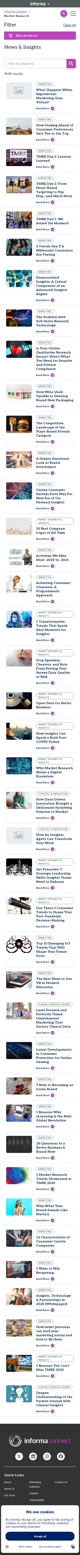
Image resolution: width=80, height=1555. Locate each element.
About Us (9, 1488)
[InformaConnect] (19, 1456)
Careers (33, 1493)
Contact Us (61, 1482)
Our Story (9, 1495)
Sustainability (36, 1500)
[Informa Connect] (33, 1456)
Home (7, 1482)
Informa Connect (15, 11)
